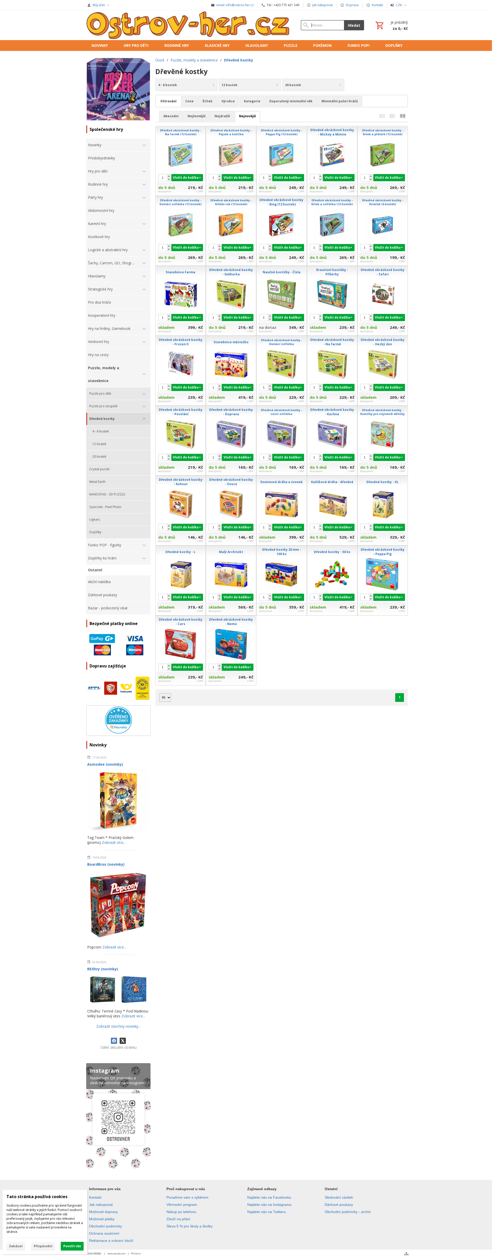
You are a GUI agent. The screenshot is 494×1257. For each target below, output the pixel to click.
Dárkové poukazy (339, 1204)
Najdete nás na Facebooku (269, 1197)
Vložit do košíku (186, 177)
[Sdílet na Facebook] (114, 1041)
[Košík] (391, 25)
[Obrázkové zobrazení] (403, 116)
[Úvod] (188, 25)
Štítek (207, 101)
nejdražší (222, 116)
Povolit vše (72, 1246)
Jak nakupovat (101, 1204)
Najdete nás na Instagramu (269, 1204)
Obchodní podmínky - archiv (348, 1212)
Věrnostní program (181, 1204)
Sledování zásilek (339, 1197)
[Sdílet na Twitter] (123, 1041)
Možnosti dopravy (103, 1212)
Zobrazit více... (114, 842)
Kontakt (95, 1197)
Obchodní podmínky (105, 1226)
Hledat (354, 25)
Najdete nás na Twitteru (266, 1212)
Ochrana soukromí (104, 1233)
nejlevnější (197, 116)
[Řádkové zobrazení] (382, 116)
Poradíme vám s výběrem (187, 1197)
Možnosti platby (101, 1219)
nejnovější (247, 116)
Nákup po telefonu (181, 1212)
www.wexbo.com (117, 1253)
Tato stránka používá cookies (36, 1196)
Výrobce (228, 101)
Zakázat (16, 1246)
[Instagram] (118, 1117)
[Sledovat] (177, 191)
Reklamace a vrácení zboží (111, 1240)
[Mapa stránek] (406, 1253)
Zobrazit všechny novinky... (118, 1026)
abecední (171, 116)
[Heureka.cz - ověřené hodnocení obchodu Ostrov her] (118, 732)
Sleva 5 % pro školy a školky (189, 1226)
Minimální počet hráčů (340, 101)
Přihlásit (136, 1253)
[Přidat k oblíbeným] (184, 191)
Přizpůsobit (43, 1246)
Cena (189, 101)
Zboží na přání (178, 1219)
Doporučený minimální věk (291, 101)
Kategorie (252, 101)
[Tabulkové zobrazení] (392, 116)
